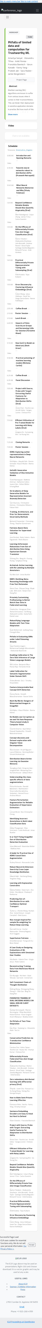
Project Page (22, 80)
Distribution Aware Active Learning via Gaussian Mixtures (21, 761)
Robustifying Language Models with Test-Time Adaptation (20, 623)
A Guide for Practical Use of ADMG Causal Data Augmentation (21, 855)
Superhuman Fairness (19, 938)
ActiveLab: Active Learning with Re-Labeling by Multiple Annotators (22, 567)
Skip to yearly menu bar (10, 1)
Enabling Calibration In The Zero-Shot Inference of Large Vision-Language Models (22, 657)
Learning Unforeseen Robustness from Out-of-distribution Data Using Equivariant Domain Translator (20, 549)
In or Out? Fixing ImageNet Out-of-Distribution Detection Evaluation (21, 839)
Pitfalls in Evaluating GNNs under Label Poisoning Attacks (21, 639)
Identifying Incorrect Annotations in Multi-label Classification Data (21, 821)
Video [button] (9, 163)
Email (22, 1307)
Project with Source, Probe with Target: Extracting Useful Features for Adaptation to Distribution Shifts (21, 1130)
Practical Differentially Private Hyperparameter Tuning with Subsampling (21, 1204)
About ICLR (22, 1284)
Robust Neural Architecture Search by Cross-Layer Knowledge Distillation (21, 869)
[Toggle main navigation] (37, 10)
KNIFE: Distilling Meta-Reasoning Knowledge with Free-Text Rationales (21, 581)
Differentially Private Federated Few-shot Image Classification (21, 1059)
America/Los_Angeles (24, 150)
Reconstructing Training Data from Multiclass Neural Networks (22, 968)
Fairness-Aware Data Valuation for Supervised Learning (20, 530)
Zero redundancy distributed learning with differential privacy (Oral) (22, 1082)
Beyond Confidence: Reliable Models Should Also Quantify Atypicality (22, 1167)
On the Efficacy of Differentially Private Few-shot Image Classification (21, 1183)
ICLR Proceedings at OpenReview (21, 1322)
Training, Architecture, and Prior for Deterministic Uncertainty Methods (21, 514)
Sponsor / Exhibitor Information (23, 1287)
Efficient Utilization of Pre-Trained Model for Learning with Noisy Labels (21, 1151)
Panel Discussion (23, 380)
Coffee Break (21, 308)
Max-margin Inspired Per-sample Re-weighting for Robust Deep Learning (21, 922)
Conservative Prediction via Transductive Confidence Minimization (21, 1040)
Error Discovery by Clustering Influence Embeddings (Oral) (24, 287)
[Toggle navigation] (7, 17)
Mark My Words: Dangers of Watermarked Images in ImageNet (21, 703)
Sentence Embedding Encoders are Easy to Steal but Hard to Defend (21, 1114)
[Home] (11, 10)
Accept (31, 1245)
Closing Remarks (23, 442)
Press (23, 1289)
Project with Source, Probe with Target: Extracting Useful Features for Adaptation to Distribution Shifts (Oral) (24, 396)
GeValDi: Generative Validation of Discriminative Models (22, 473)
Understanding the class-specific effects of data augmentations (21, 779)
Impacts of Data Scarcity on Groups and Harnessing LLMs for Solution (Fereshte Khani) (25, 328)
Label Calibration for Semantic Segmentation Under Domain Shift (20, 673)
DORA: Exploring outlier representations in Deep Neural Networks (20, 454)
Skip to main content (29, 1)
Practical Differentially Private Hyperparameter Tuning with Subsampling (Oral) (24, 265)
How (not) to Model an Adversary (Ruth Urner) (25, 345)
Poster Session (21, 313)
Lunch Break (20, 318)
